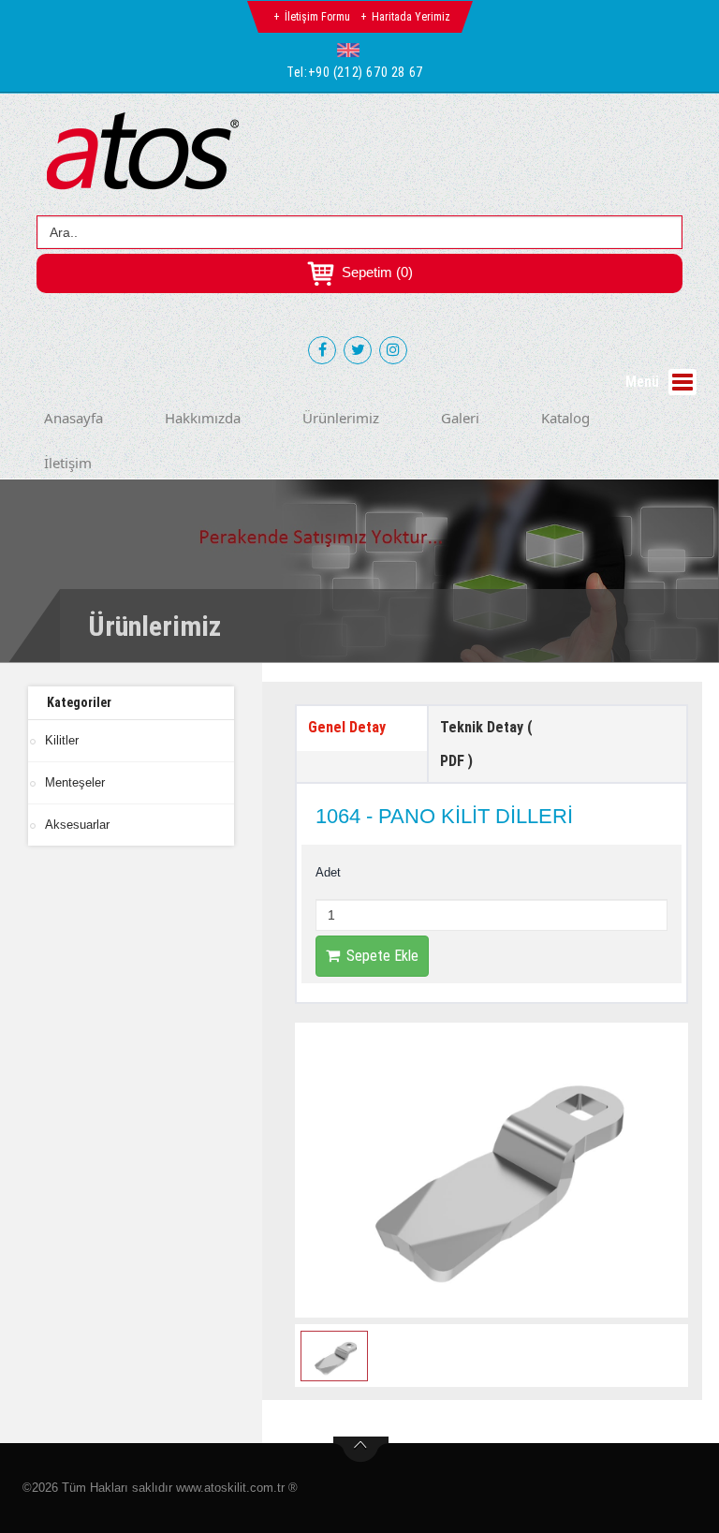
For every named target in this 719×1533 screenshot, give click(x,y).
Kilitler (62, 740)
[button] (352, 49)
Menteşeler (75, 782)
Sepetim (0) (375, 272)
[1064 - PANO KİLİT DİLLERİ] (491, 1170)
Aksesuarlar (77, 825)
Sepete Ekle (382, 956)
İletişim (68, 462)
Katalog (565, 417)
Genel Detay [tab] (347, 727)
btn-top (361, 1450)
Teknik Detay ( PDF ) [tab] (486, 744)
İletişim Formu (317, 16)
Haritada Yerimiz (411, 16)
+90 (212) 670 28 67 (365, 72)
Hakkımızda (203, 417)
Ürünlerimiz (340, 417)
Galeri (460, 417)
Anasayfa (73, 417)
